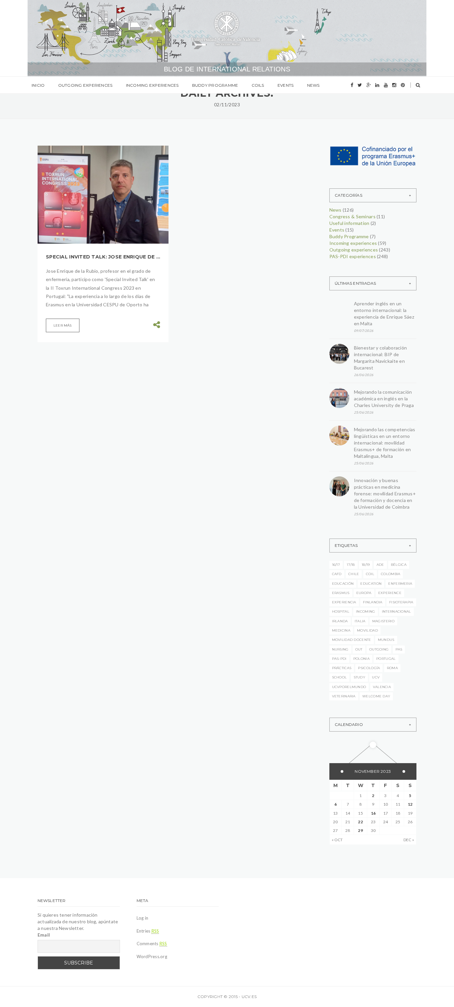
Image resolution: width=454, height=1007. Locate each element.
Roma (392, 668)
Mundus (386, 640)
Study (360, 677)
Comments (152, 943)
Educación (343, 583)
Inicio (38, 85)
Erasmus (341, 593)
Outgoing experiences (85, 85)
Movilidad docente (351, 640)
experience (389, 593)
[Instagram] (394, 85)
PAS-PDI (339, 658)
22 (360, 821)
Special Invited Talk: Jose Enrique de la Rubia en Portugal (103, 257)
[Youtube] (386, 85)
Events (285, 85)
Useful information (349, 223)
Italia (360, 621)
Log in (143, 918)
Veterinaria (344, 696)
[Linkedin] (377, 85)
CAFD (337, 574)
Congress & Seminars (352, 216)
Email (44, 935)
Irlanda (340, 621)
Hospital (340, 611)
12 (410, 804)
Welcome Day (376, 696)
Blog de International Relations (227, 69)
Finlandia (373, 602)
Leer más (63, 325)
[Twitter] (360, 85)
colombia (390, 574)
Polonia (361, 658)
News (313, 85)
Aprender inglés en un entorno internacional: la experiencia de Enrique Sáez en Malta (384, 313)
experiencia (344, 602)
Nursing (340, 649)
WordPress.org (152, 956)
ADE (380, 564)
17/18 (351, 564)
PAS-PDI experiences (352, 256)
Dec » (408, 839)
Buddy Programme (215, 85)
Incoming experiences (152, 85)
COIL (370, 574)
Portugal (386, 658)
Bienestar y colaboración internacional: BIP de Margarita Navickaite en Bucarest (380, 357)
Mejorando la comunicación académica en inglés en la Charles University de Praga (384, 398)
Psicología (369, 668)
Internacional (396, 611)
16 (373, 813)
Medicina (341, 630)
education (371, 583)
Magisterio (383, 621)
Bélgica (398, 564)
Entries (148, 931)
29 (360, 830)
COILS (258, 85)
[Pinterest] (403, 85)
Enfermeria (400, 583)
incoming (365, 611)
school (339, 677)
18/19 (366, 564)
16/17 (336, 564)
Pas (399, 649)
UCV (376, 677)
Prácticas (342, 668)
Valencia (382, 687)
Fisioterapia (401, 602)
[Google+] (369, 85)
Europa (364, 593)
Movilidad (367, 630)
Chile (353, 574)
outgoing (379, 649)
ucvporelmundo (349, 687)
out (359, 649)
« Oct (337, 839)
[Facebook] (352, 85)
